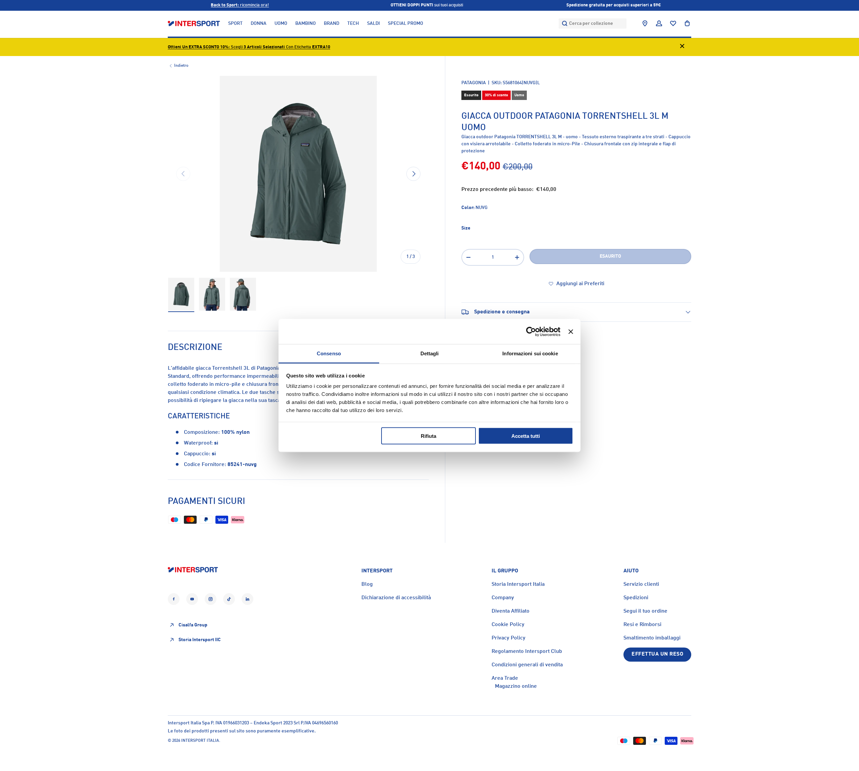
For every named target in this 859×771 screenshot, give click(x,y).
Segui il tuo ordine (645, 611)
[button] (687, 23)
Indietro (181, 66)
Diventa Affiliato (510, 611)
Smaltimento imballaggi (651, 638)
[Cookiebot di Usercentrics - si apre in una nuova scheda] (531, 331)
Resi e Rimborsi (642, 624)
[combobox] (592, 23)
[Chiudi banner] (570, 331)
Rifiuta (428, 436)
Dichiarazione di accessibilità (396, 598)
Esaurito (610, 256)
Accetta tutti (525, 436)
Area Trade (505, 678)
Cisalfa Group (193, 625)
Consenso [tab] (329, 353)
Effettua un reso (657, 654)
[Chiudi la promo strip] (682, 47)
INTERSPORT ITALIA (200, 741)
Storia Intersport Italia (518, 584)
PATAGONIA (473, 83)
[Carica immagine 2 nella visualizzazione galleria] (212, 294)
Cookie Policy (508, 624)
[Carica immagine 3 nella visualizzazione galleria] (243, 294)
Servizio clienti (641, 584)
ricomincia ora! (240, 5)
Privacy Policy (508, 638)
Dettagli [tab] (429, 353)
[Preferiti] (673, 23)
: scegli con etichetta (249, 47)
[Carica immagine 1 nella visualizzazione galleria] (181, 294)
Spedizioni (635, 598)
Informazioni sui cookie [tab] (530, 353)
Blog (367, 584)
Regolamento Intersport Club (527, 651)
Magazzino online (516, 686)
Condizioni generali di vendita (527, 665)
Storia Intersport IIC (200, 639)
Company (503, 598)
